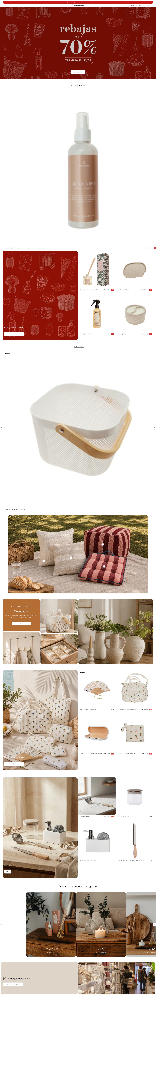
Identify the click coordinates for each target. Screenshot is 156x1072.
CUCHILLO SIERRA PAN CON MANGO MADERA (131, 860)
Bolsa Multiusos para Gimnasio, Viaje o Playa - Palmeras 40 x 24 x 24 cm (128, 709)
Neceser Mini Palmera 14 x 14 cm (126, 753)
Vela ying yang (122, 334)
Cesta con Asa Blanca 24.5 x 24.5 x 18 (15, 509)
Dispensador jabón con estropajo (89, 860)
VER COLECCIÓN (51, 952)
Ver (14, 334)
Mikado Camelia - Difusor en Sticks (89, 289)
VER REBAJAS (78, 72)
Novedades (79, 346)
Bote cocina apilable (123, 816)
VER (21, 623)
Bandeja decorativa (123, 289)
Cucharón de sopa (85, 816)
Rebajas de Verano (78, 85)
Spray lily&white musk (86, 334)
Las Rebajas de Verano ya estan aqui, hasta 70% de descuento (78, 2)
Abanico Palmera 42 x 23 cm (88, 709)
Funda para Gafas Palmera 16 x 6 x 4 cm (91, 753)
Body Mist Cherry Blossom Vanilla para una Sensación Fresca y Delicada (25, 248)
